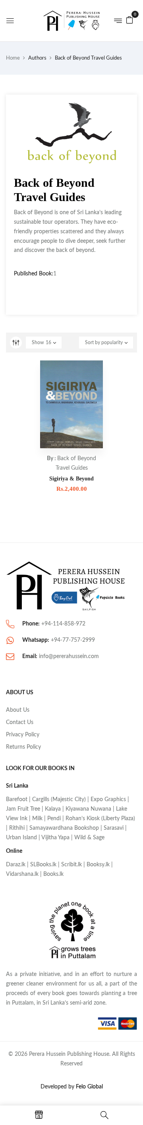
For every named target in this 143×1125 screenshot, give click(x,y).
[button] (129, 20)
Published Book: (33, 274)
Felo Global (89, 1087)
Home (13, 58)
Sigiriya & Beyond (71, 479)
